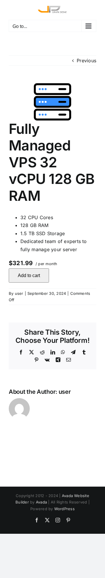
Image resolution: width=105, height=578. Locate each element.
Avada (41, 502)
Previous (86, 60)
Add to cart (29, 275)
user (19, 293)
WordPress (64, 508)
